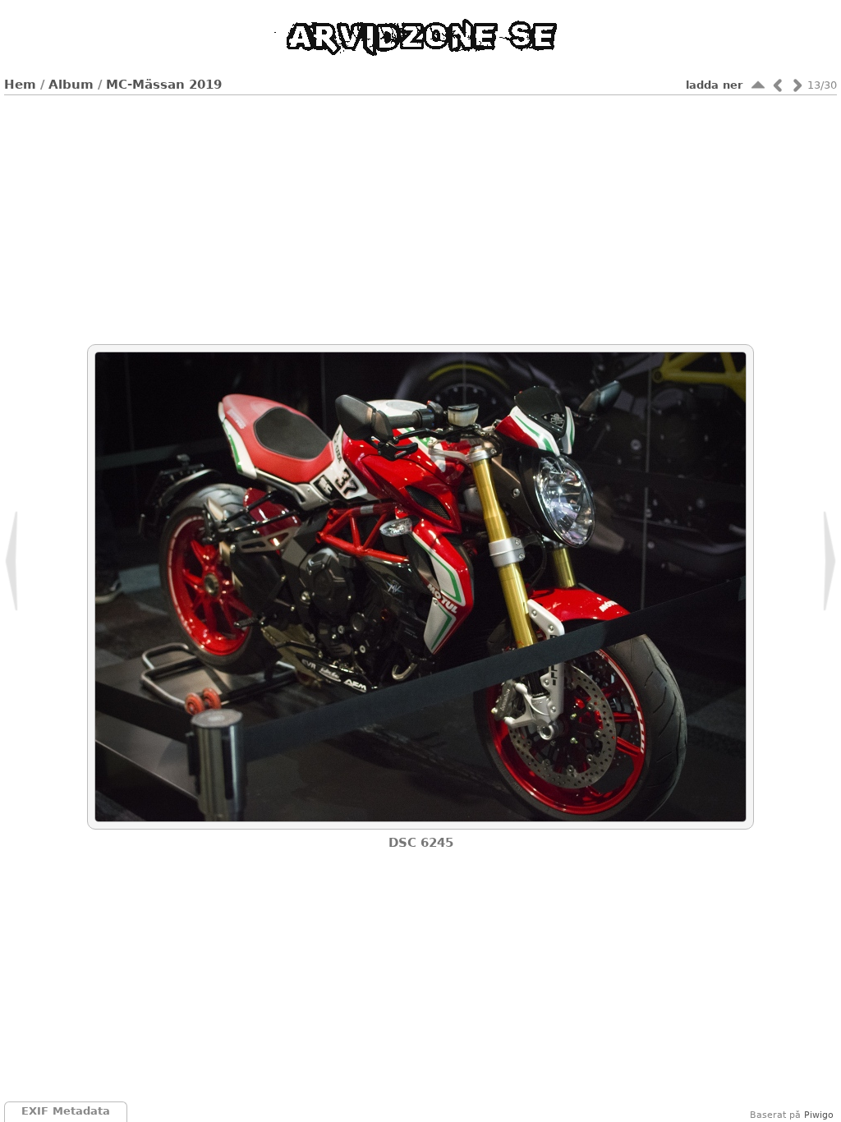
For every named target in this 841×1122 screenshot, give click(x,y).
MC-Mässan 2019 (164, 84)
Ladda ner (714, 85)
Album (71, 84)
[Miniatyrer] (758, 85)
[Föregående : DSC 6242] (778, 85)
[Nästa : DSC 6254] (797, 85)
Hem (20, 84)
